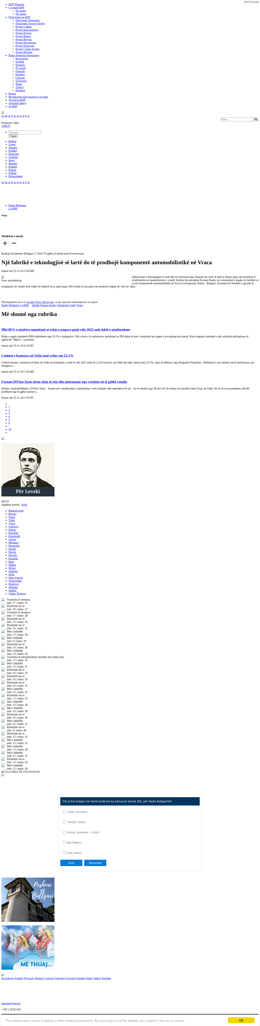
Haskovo (13, 584)
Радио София (23, 26)
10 (9, 429)
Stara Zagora (15, 577)
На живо (21, 10)
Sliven (12, 568)
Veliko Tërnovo (17, 593)
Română (20, 90)
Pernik (12, 548)
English (20, 61)
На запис (21, 13)
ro (28, 115)
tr (26, 115)
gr (20, 115)
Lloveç (12, 539)
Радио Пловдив (25, 45)
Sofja (11, 574)
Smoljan (13, 571)
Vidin (11, 520)
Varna (11, 517)
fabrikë (36, 305)
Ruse (11, 561)
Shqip (19, 84)
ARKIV (6, 126)
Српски (20, 77)
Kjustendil (14, 536)
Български (22, 58)
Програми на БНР (19, 17)
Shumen (13, 587)
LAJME (13, 208)
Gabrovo (13, 526)
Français (20, 71)
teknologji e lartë (66, 305)
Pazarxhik (14, 545)
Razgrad (13, 558)
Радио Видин (24, 39)
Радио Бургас (24, 33)
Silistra (12, 564)
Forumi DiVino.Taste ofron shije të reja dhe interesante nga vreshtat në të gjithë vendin (64, 382)
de (6, 115)
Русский (21, 68)
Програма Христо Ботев (30, 23)
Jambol (12, 590)
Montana (13, 542)
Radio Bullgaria (17, 205)
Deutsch (20, 64)
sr (18, 115)
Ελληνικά (21, 80)
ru (9, 115)
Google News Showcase (40, 302)
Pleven (12, 552)
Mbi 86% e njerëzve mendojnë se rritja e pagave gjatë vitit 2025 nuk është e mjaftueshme (65, 329)
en (2, 115)
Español (20, 74)
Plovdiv (12, 555)
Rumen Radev (48, 305)
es (15, 115)
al (23, 115)
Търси (13, 136)
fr (12, 115)
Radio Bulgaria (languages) (23, 55)
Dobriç (12, 529)
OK (241, 1020)
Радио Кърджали (26, 42)
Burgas (12, 513)
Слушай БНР (16, 7)
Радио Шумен (24, 52)
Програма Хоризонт (28, 20)
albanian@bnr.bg (11, 1003)
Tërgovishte (15, 580)
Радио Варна (23, 36)
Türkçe (20, 87)
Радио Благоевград (27, 29)
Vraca (79, 305)
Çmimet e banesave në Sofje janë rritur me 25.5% (37, 355)
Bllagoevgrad (16, 510)
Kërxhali (13, 533)
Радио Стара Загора (27, 48)
